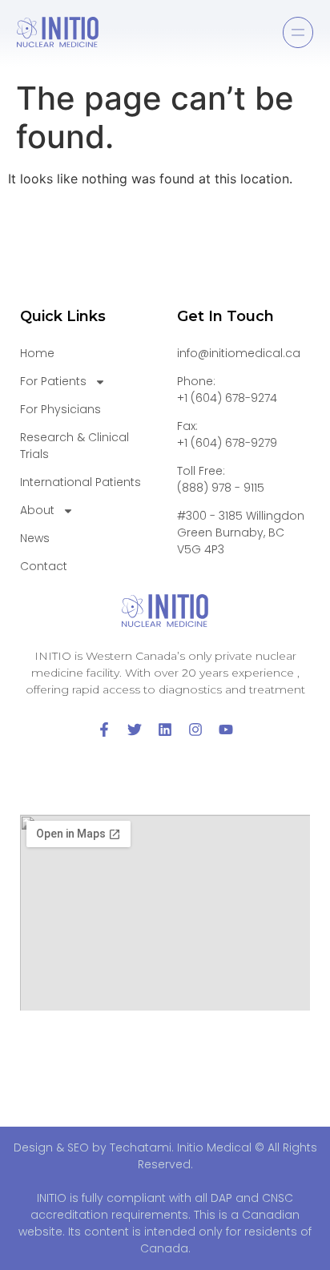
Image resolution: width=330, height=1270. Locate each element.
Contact (43, 566)
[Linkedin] (165, 729)
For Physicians (60, 409)
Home (37, 353)
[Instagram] (195, 729)
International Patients (80, 482)
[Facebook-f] (104, 729)
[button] (298, 32)
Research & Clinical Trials (74, 445)
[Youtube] (226, 729)
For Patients (53, 381)
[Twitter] (134, 729)
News (35, 538)
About (37, 510)
